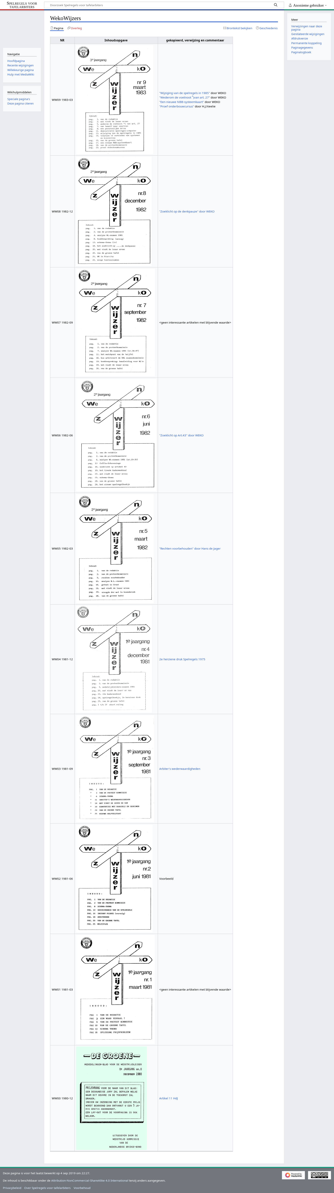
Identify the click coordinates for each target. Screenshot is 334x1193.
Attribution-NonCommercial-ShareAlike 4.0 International (89, 1180)
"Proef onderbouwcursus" (176, 106)
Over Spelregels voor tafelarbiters (47, 1188)
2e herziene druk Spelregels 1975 (182, 659)
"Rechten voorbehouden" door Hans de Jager (190, 548)
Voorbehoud (82, 1188)
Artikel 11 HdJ (168, 1098)
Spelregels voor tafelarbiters (22, 5)
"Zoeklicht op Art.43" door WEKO (181, 435)
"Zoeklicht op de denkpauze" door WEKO (187, 211)
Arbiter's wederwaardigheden (179, 769)
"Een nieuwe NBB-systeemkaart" (181, 102)
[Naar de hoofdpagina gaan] (22, 28)
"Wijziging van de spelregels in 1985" (184, 93)
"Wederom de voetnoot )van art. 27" (184, 97)
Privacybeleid (12, 1188)
